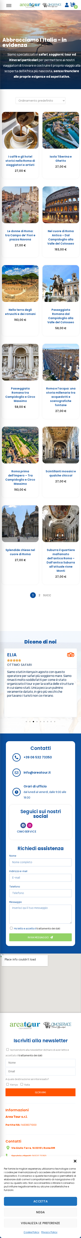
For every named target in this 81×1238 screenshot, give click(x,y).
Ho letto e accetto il (37, 928)
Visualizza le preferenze (40, 1223)
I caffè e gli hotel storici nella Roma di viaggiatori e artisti (20, 161)
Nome (12, 855)
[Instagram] (29, 825)
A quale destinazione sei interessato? (27, 1079)
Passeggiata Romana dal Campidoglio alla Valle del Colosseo (60, 316)
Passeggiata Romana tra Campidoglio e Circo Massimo (20, 395)
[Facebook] (23, 825)
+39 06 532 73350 (38, 757)
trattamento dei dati (48, 928)
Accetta (40, 1201)
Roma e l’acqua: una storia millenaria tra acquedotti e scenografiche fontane (60, 397)
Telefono (14, 886)
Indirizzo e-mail (18, 871)
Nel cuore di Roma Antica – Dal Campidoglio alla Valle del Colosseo (60, 237)
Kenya (14, 1084)
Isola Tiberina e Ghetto (61, 159)
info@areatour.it (37, 772)
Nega (40, 1212)
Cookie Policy (31, 1232)
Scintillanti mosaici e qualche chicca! (61, 473)
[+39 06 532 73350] (16, 757)
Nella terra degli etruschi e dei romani (20, 312)
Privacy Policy (49, 1232)
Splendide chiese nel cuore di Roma (20, 552)
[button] (75, 1161)
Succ (47, 595)
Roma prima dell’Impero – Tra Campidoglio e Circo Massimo (20, 477)
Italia (27, 1084)
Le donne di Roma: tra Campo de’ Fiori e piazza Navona (20, 235)
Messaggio (15, 901)
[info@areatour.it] (16, 772)
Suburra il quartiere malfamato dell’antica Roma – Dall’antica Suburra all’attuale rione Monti (61, 560)
